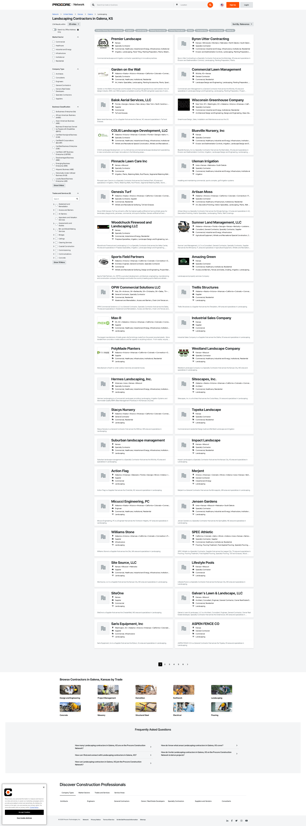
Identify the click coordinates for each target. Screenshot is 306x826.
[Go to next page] (187, 664)
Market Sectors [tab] (84, 793)
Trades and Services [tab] (102, 793)
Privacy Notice (96, 820)
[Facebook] (231, 821)
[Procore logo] (62, 4)
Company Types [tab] (68, 793)
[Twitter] (236, 821)
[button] (53, 41)
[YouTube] (246, 821)
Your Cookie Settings (24, 818)
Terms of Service (108, 820)
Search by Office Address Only (67, 31)
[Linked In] (227, 821)
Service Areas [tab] (119, 793)
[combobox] (193, 5)
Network (79, 4)
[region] (24, 804)
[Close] (43, 787)
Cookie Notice (34, 807)
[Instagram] (241, 821)
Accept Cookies (24, 812)
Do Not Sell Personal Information (127, 820)
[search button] (210, 5)
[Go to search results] (77, 198)
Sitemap (143, 820)
